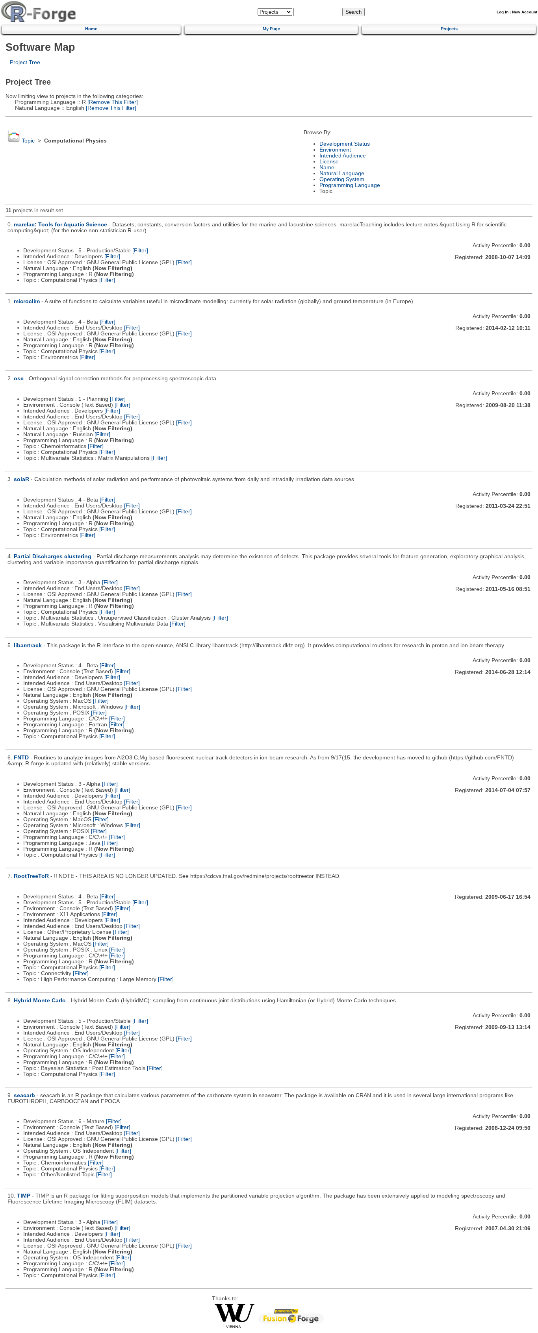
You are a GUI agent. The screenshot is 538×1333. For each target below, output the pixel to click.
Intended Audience (342, 156)
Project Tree (25, 62)
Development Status (344, 144)
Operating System (341, 179)
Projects (449, 28)
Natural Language (341, 173)
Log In (502, 12)
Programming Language (349, 185)
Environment (335, 150)
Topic (28, 141)
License (329, 162)
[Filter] (140, 251)
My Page (271, 28)
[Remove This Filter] (112, 102)
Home (91, 28)
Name (326, 167)
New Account (524, 12)
